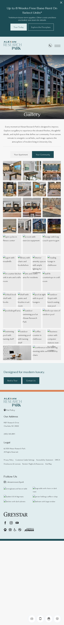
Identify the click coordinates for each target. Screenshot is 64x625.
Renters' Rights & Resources (32, 464)
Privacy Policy (9, 460)
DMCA (57, 460)
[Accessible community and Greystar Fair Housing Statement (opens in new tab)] (15, 529)
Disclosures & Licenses (12, 464)
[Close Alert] (61, 3)
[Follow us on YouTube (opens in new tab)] (17, 523)
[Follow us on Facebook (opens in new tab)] (5, 523)
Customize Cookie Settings (24, 460)
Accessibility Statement (44, 460)
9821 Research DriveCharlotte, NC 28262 (11, 424)
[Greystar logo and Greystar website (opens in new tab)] (16, 514)
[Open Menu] (57, 46)
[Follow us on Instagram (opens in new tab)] (11, 523)
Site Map (48, 464)
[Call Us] (50, 46)
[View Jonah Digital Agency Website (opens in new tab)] (29, 529)
